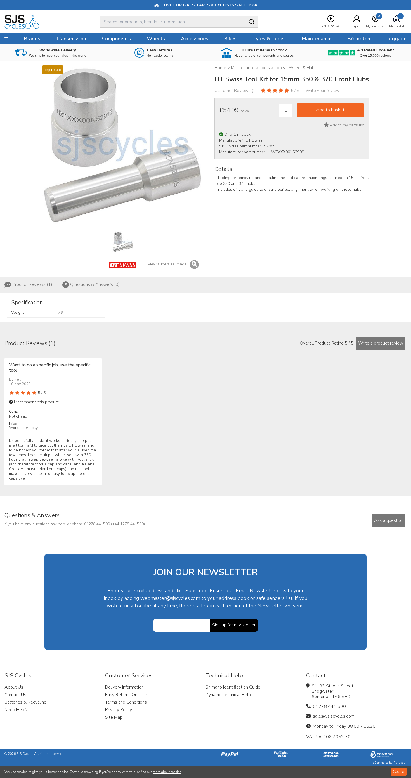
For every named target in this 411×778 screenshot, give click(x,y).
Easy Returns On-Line (126, 695)
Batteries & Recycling (25, 702)
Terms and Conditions (126, 702)
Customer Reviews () (235, 90)
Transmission (71, 38)
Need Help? (15, 710)
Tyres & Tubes (269, 38)
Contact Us (15, 695)
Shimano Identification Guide (233, 687)
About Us (13, 687)
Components (116, 38)
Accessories (194, 38)
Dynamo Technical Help (228, 695)
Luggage (396, 38)
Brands (32, 38)
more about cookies (167, 772)
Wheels (156, 38)
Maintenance (317, 38)
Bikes (230, 38)
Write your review (323, 90)
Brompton (358, 38)
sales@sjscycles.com (334, 716)
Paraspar (400, 763)
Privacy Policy (118, 710)
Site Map (113, 717)
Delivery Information (124, 687)
